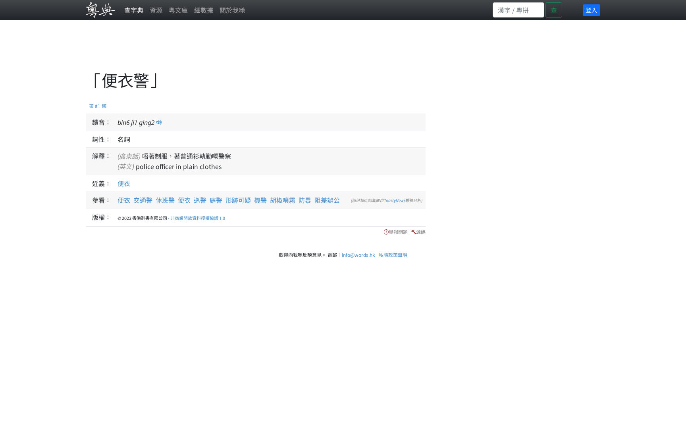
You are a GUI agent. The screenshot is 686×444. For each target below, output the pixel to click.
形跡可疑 (238, 200)
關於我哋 (232, 10)
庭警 (216, 200)
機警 (260, 200)
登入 (591, 10)
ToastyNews (394, 200)
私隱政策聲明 (393, 254)
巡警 (200, 200)
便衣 (124, 183)
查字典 (133, 10)
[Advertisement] (230, 50)
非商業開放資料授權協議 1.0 (197, 218)
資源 (156, 10)
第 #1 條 (97, 105)
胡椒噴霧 (282, 200)
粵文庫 (178, 10)
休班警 (165, 200)
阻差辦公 (327, 200)
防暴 (305, 200)
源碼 (421, 231)
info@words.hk (358, 254)
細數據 (203, 10)
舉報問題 (398, 231)
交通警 (142, 200)
